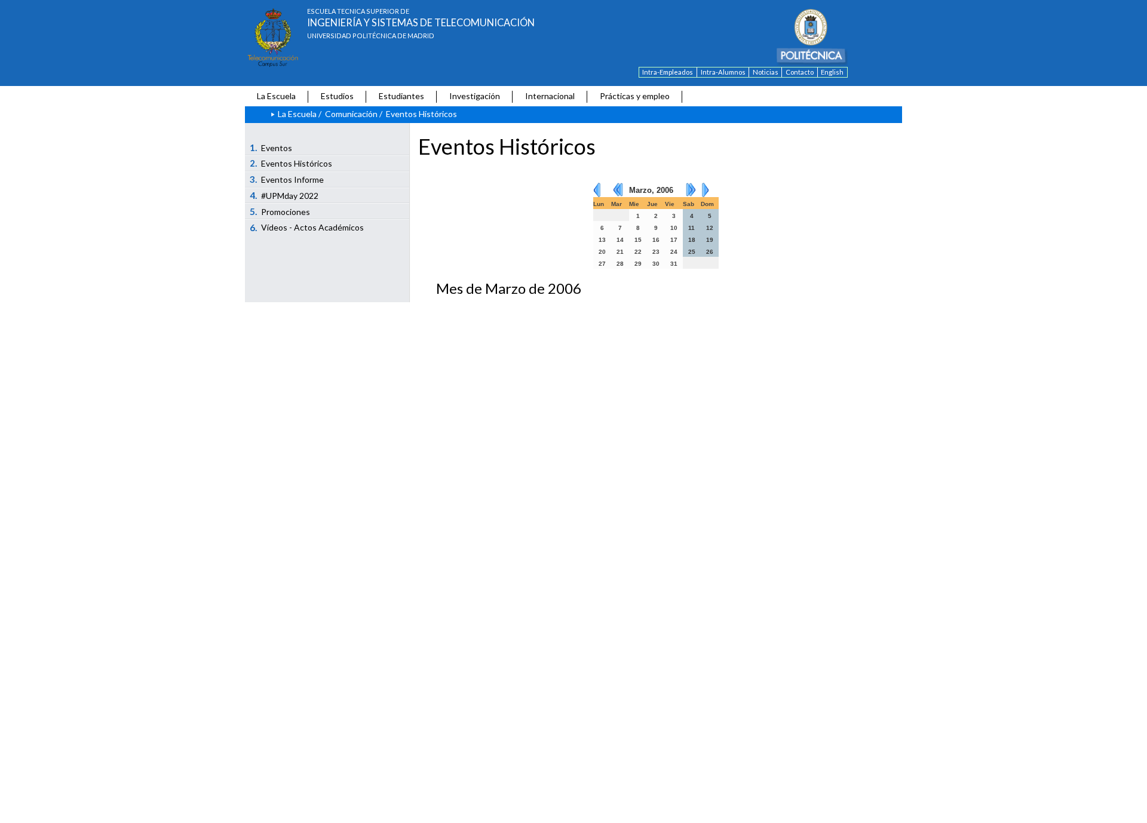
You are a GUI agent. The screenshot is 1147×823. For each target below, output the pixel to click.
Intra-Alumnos (723, 72)
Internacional (550, 96)
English (832, 72)
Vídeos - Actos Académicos (307, 227)
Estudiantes (401, 96)
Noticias (765, 72)
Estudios (337, 96)
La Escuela (276, 96)
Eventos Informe (287, 179)
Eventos (271, 147)
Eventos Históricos (291, 163)
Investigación (474, 96)
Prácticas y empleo (635, 96)
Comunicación (351, 114)
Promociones (280, 211)
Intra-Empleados (667, 72)
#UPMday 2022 (284, 195)
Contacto (800, 72)
